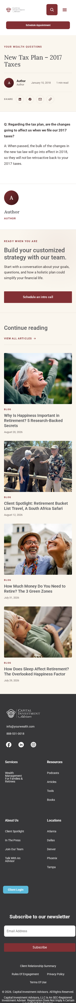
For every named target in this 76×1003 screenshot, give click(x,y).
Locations (54, 820)
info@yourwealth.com (20, 726)
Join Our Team (14, 849)
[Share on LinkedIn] (20, 99)
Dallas (51, 840)
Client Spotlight (14, 831)
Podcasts (53, 773)
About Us (11, 820)
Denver (51, 849)
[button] (64, 9)
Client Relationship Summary (38, 966)
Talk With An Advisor (12, 860)
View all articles (18, 338)
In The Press (12, 840)
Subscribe (40, 947)
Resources (54, 762)
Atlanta (51, 831)
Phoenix (52, 858)
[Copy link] (50, 99)
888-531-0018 (15, 733)
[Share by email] (40, 99)
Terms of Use (38, 982)
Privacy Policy (55, 974)
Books (51, 799)
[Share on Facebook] (30, 99)
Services (11, 762)
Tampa (51, 867)
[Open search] (52, 9)
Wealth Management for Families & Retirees (14, 777)
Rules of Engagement (25, 974)
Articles (51, 781)
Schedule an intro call (38, 297)
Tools (50, 790)
